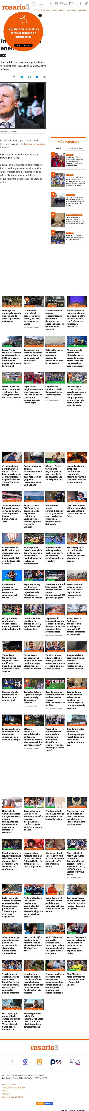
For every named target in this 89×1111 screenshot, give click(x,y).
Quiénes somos (9, 1084)
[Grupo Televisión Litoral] (11, 1062)
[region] (44, 24)
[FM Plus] (56, 1062)
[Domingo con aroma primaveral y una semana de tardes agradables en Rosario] (12, 313)
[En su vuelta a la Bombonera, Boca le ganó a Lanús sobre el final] (12, 693)
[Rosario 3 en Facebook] (80, 3)
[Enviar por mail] (44, 77)
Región (61, 10)
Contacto (6, 1094)
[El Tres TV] (25, 1062)
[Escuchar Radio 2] (56, 3)
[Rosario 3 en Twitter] (86, 3)
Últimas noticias (41, 10)
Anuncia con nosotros (12, 1097)
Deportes (82, 10)
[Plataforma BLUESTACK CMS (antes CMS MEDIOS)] (48, 1103)
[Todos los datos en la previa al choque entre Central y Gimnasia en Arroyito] (34, 693)
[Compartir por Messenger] (37, 77)
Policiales (71, 10)
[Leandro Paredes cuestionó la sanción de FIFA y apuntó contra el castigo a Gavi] (34, 620)
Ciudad (54, 10)
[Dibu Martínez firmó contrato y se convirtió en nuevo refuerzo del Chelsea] (77, 977)
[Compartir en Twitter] (21, 77)
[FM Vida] (75, 1062)
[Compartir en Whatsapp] (29, 77)
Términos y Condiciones (13, 1087)
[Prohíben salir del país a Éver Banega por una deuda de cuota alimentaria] (55, 815)
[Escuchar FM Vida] (63, 3)
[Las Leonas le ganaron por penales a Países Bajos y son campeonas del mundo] (12, 584)
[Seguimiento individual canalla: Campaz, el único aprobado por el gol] (68, 237)
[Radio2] (39, 1062)
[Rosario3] (16, 5)
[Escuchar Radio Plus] (71, 3)
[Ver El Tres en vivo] (51, 3)
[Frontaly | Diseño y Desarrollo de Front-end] (40, 1103)
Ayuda (5, 1091)
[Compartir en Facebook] (14, 77)
